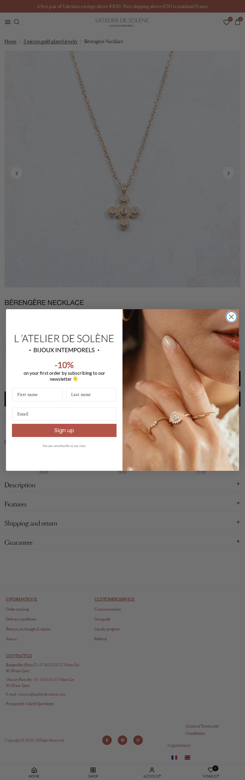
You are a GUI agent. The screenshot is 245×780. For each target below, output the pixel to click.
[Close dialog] (231, 317)
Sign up (64, 430)
